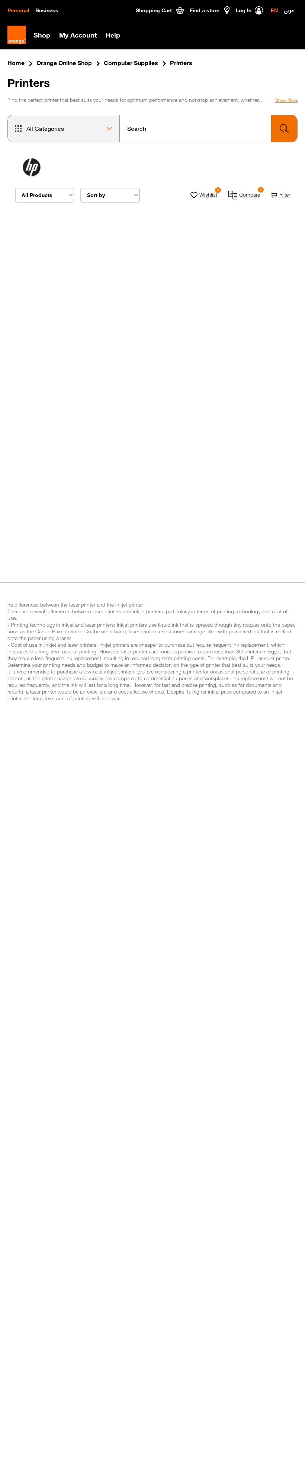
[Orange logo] (20, 35)
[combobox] (208, 128)
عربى (289, 9)
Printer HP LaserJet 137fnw (143, 300)
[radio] (53, 284)
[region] (54, 304)
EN (274, 10)
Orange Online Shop (64, 63)
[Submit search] (284, 128)
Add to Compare (49, 364)
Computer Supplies (131, 63)
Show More (286, 100)
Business (46, 10)
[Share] (82, 268)
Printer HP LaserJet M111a (52, 296)
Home (16, 63)
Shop (41, 35)
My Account (78, 35)
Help (113, 35)
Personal (18, 10)
